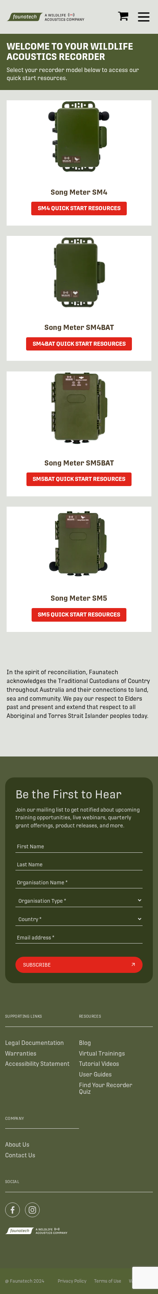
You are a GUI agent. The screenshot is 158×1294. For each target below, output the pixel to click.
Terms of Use (107, 1281)
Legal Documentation (34, 1042)
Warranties (20, 1053)
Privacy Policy (72, 1281)
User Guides (95, 1074)
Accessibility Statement (37, 1063)
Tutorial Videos (99, 1063)
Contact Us (20, 1155)
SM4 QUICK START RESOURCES (79, 208)
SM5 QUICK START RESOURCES (79, 614)
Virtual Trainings (102, 1053)
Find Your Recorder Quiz (105, 1088)
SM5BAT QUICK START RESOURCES (79, 478)
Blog (85, 1042)
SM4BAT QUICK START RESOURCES (79, 343)
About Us (17, 1144)
